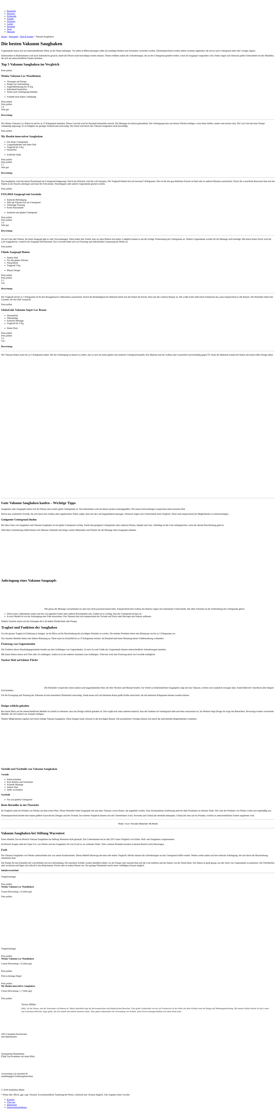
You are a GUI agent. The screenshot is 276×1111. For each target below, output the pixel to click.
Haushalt (11, 26)
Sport (9, 29)
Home (4, 36)
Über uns (11, 1102)
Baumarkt (11, 11)
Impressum (12, 1105)
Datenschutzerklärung (17, 1107)
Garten (10, 24)
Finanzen (11, 21)
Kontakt (10, 1099)
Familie (10, 19)
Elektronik (11, 16)
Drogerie (11, 13)
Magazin (11, 32)
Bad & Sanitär (26, 36)
